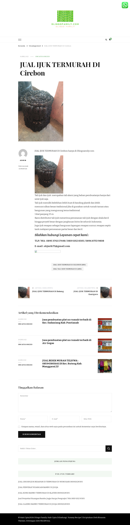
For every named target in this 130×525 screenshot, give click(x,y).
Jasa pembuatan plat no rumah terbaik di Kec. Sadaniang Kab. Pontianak (66, 321)
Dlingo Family (40, 517)
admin (23, 160)
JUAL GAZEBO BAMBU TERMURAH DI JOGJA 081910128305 (44, 504)
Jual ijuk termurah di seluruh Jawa (69, 265)
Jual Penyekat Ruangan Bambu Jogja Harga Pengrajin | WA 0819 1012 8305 (51, 498)
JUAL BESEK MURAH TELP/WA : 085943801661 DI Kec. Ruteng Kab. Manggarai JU (62, 363)
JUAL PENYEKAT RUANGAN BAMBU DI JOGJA (38, 487)
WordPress (45, 521)
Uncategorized (42, 56)
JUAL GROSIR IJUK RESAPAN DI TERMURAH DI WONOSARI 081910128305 (50, 482)
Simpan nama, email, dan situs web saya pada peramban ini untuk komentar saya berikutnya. (63, 426)
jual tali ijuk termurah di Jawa (67, 269)
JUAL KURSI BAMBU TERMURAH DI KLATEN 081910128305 (44, 493)
